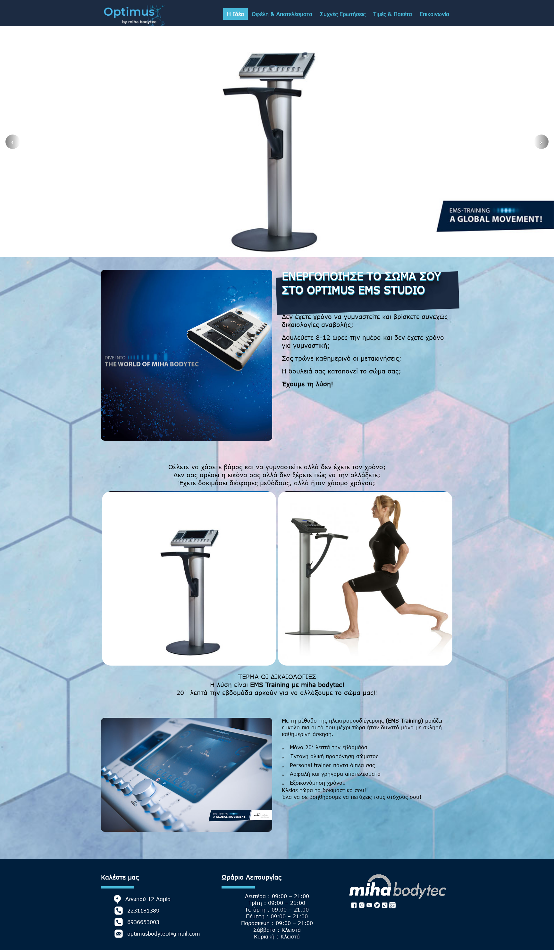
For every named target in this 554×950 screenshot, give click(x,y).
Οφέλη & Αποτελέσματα (282, 14)
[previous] (12, 142)
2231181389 (143, 910)
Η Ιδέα (235, 14)
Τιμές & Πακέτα (392, 14)
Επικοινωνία (434, 14)
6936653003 (143, 922)
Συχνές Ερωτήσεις (342, 14)
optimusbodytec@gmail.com (163, 934)
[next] (541, 142)
